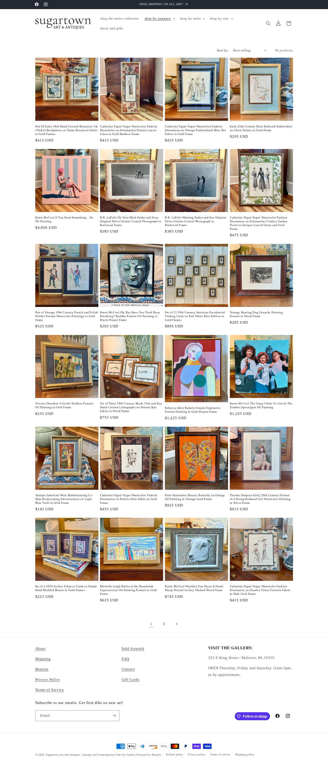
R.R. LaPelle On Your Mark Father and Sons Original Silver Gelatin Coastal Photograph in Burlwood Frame (130, 221)
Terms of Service (49, 690)
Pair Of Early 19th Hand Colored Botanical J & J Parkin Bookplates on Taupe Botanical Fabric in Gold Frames (66, 130)
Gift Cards (130, 679)
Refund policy (174, 754)
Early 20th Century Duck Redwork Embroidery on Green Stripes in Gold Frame (261, 128)
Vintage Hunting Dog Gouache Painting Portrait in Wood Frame (256, 314)
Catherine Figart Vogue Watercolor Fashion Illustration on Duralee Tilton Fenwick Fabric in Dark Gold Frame (260, 590)
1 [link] (151, 624)
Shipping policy (244, 754)
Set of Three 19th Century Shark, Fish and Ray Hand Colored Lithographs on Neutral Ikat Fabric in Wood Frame (131, 407)
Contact (128, 669)
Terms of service (220, 754)
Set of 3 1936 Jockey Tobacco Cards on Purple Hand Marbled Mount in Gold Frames (66, 588)
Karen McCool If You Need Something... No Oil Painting (64, 219)
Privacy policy (196, 754)
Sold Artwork (133, 649)
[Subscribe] (114, 715)
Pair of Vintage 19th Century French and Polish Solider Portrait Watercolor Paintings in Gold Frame (66, 316)
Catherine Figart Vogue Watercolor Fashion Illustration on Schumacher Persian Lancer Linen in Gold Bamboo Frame (129, 130)
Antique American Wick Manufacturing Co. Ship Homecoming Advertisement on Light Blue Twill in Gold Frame (64, 499)
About (40, 649)
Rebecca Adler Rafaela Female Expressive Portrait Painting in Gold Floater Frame (192, 409)
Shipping (43, 659)
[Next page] (177, 624)
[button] (159, 18)
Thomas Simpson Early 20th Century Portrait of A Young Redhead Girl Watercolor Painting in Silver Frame (260, 499)
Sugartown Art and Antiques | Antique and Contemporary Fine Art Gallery (90, 754)
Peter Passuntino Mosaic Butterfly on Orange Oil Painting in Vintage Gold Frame (195, 497)
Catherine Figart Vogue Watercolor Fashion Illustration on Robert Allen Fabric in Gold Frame (129, 499)
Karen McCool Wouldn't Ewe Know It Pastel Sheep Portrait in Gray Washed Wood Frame (194, 588)
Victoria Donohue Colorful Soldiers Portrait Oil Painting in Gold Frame (64, 405)
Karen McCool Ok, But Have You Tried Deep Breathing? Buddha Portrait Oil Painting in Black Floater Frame (130, 316)
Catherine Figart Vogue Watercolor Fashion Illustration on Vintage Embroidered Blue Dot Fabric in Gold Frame (195, 130)
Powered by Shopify (149, 754)
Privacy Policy (47, 679)
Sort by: (222, 50)
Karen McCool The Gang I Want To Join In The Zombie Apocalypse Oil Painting (261, 405)
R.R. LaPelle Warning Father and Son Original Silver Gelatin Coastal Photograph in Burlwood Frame (195, 221)
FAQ (125, 659)
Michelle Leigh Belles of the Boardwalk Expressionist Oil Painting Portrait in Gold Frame (128, 590)
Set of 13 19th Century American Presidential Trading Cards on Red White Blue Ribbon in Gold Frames (195, 316)
